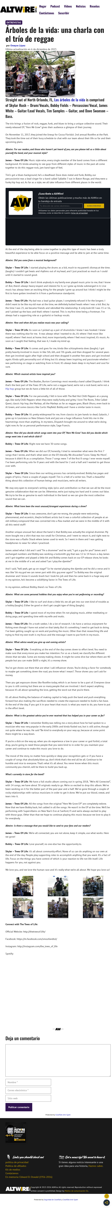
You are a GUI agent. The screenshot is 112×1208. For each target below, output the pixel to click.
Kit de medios (12, 1169)
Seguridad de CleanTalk (52, 1199)
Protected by (58, 1115)
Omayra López (17, 45)
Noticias (81, 6)
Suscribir (63, 13)
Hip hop (9, 388)
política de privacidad (16, 1162)
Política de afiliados (15, 1165)
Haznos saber (96, 1165)
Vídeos (68, 6)
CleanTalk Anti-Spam (63, 1115)
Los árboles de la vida (69, 99)
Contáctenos (46, 13)
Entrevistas (14, 22)
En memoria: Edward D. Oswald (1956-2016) (28, 1176)
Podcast (55, 6)
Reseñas (95, 6)
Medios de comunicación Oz (76, 1191)
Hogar (42, 6)
